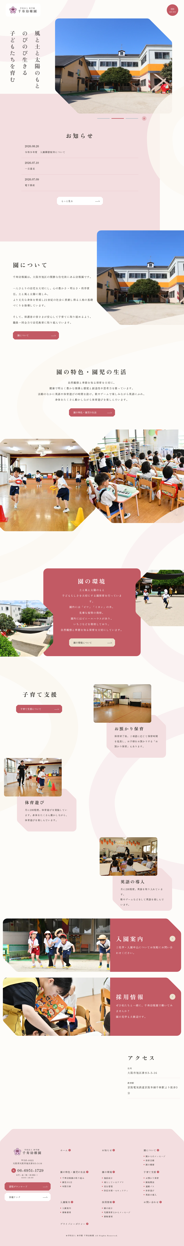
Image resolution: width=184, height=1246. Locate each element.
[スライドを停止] (144, 118)
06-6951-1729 (30, 1170)
